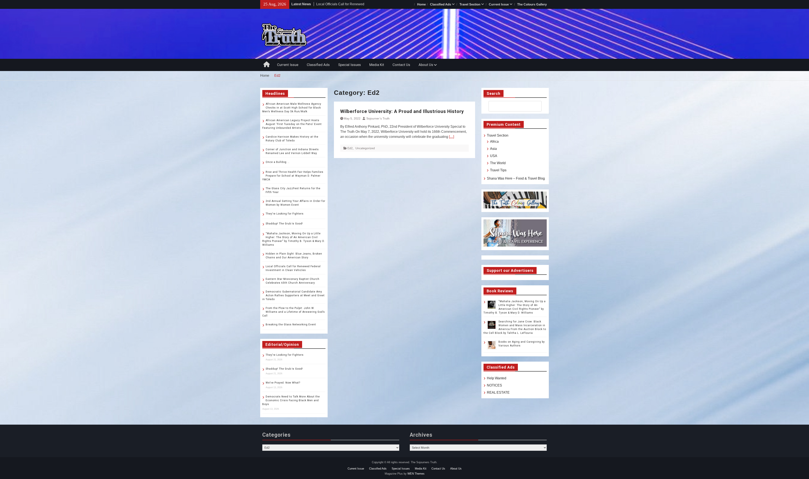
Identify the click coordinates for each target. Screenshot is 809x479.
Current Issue (499, 4)
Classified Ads (440, 4)
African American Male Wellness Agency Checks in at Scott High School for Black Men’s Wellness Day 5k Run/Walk (291, 107)
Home (421, 4)
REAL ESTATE (498, 392)
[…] (451, 136)
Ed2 (350, 148)
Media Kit (376, 65)
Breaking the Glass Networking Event (291, 324)
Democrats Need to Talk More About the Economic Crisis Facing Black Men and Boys (291, 400)
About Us (426, 65)
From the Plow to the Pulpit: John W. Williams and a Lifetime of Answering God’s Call (293, 312)
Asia (493, 148)
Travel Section (469, 4)
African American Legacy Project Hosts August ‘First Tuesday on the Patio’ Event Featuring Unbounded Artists (292, 124)
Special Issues (349, 65)
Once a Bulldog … (277, 162)
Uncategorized (365, 148)
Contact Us (401, 65)
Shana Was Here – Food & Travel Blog (516, 178)
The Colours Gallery (532, 4)
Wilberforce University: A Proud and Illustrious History (402, 111)
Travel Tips (498, 170)
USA (493, 156)
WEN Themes (416, 473)
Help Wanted (496, 378)
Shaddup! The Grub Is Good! (284, 223)
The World (498, 163)
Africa (494, 141)
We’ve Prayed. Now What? (283, 382)
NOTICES (494, 385)
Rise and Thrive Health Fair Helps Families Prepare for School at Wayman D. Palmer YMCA (292, 175)
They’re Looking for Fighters (285, 213)
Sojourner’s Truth (378, 118)
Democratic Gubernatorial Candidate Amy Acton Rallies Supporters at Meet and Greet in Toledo (293, 295)
